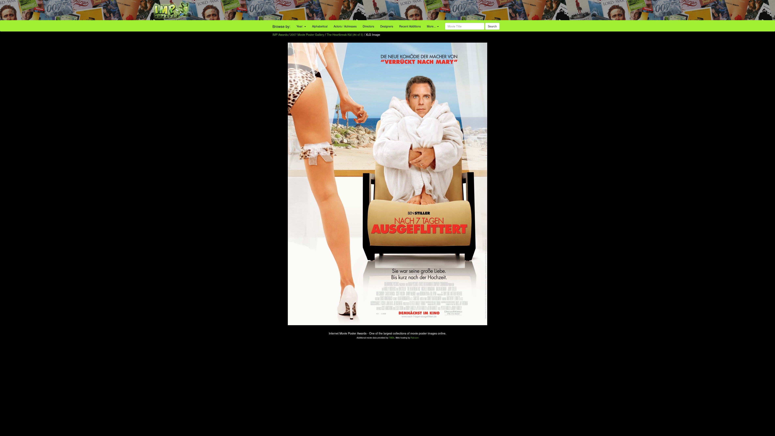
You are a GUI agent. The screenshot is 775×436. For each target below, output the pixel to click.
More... (432, 26)
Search (492, 26)
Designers (386, 26)
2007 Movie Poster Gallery (307, 34)
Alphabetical (320, 26)
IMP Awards (280, 34)
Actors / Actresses (345, 26)
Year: (300, 26)
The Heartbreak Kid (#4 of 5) (345, 34)
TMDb (391, 337)
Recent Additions (410, 26)
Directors (368, 26)
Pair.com (415, 337)
